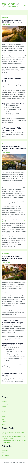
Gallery (3, 409)
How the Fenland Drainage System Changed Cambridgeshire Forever (14, 148)
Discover (4, 406)
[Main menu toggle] (24, 5)
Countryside (5, 17)
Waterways (5, 421)
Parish (3, 416)
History (4, 143)
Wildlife (3, 424)
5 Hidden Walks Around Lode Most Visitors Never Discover (12, 21)
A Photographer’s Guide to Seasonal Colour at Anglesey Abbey (12, 258)
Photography (5, 253)
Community (5, 404)
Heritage (4, 411)
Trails (3, 419)
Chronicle (4, 401)
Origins (3, 414)
